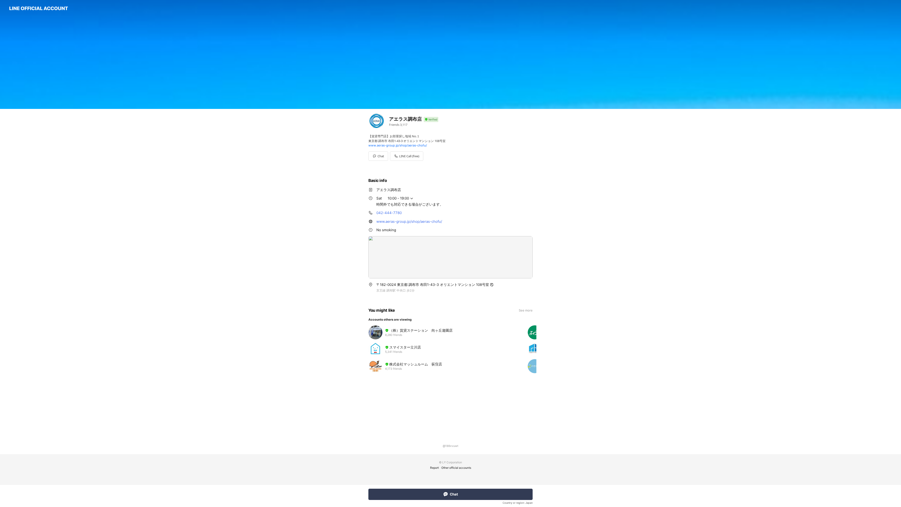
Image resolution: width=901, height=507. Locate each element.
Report (434, 467)
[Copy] (492, 284)
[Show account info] (431, 119)
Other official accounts (456, 467)
